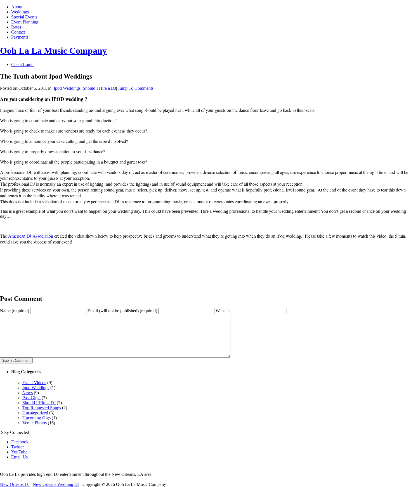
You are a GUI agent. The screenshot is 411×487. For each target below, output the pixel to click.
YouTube (19, 452)
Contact (18, 32)
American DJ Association (30, 236)
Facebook (20, 441)
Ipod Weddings (67, 88)
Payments (19, 37)
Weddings (20, 12)
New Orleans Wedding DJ (56, 484)
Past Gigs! (31, 397)
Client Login (22, 64)
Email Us (19, 457)
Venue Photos (34, 422)
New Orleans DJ (15, 484)
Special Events (24, 17)
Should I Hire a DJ (99, 88)
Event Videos (34, 382)
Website (223, 310)
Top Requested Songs (41, 407)
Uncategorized (35, 412)
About (16, 6)
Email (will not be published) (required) (122, 310)
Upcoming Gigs (36, 417)
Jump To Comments (135, 88)
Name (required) (14, 310)
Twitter (17, 447)
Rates (16, 27)
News (27, 392)
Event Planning (24, 22)
